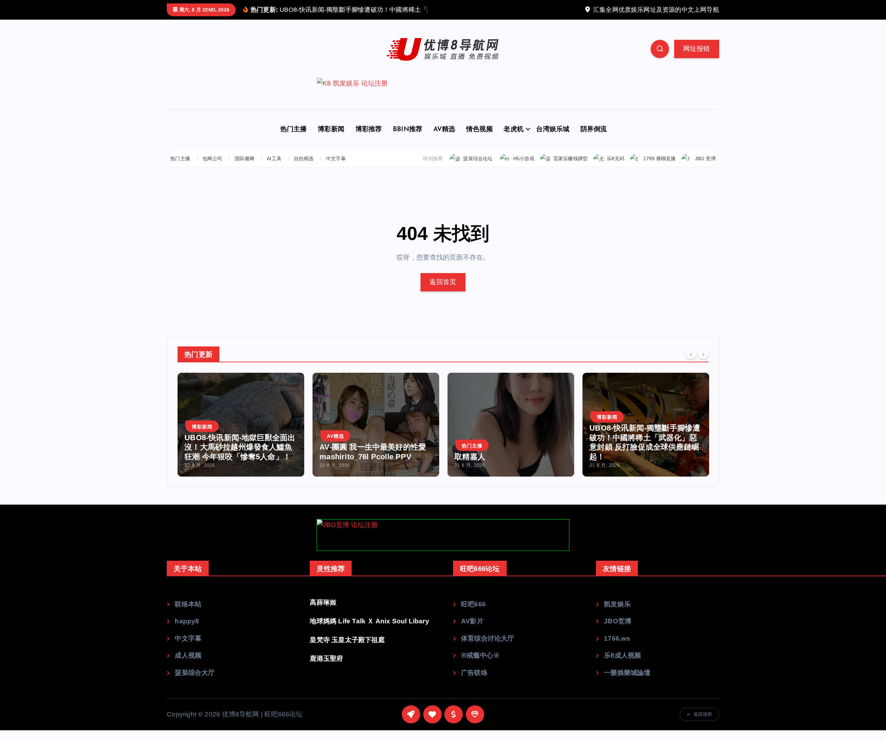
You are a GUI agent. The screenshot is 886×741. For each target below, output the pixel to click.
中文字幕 (336, 158)
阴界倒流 (593, 129)
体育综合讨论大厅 (487, 638)
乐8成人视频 (622, 655)
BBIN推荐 (407, 129)
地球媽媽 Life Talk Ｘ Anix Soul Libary (369, 621)
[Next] (703, 354)
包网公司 (212, 158)
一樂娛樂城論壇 (627, 672)
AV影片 (472, 621)
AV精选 (444, 129)
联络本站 (188, 604)
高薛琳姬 (323, 602)
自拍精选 (304, 158)
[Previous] (691, 354)
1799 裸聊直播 (659, 158)
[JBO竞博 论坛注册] (443, 535)
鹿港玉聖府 (326, 658)
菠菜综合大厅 (195, 672)
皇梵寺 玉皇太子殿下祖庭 (347, 639)
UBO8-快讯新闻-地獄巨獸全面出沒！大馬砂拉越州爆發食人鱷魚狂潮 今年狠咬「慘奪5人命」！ (239, 447)
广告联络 (474, 672)
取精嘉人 (469, 456)
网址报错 (696, 48)
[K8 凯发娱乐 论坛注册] (443, 93)
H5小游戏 (523, 158)
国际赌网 (244, 158)
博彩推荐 (368, 129)
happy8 (187, 621)
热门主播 (293, 129)
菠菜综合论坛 (477, 158)
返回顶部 (703, 714)
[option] (241, 425)
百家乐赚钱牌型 (570, 158)
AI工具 (274, 158)
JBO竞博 (617, 621)
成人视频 (188, 655)
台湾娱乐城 (552, 129)
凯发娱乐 (617, 604)
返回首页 (443, 282)
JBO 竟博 (705, 158)
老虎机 (514, 129)
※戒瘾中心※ (480, 655)
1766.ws (617, 638)
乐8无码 (615, 158)
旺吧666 (473, 604)
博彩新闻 (331, 129)
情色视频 (479, 129)
